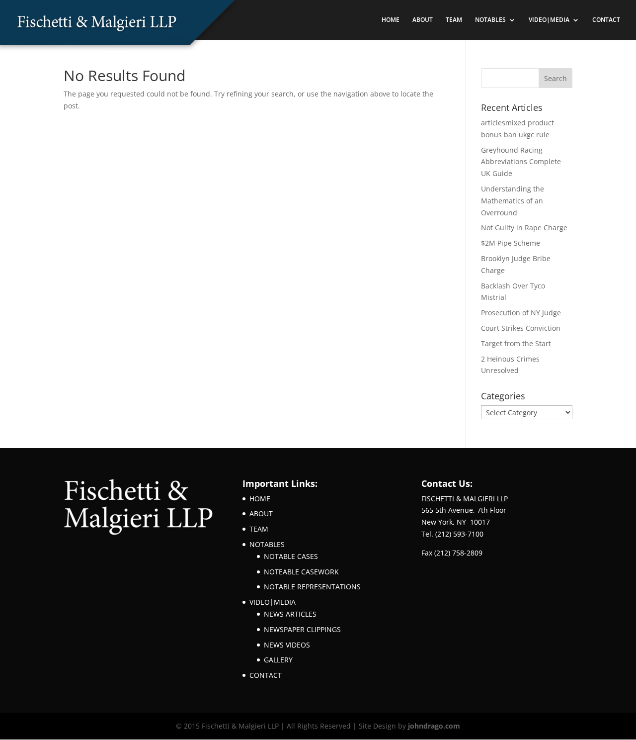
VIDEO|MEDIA (549, 20)
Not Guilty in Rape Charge (524, 227)
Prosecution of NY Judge (521, 312)
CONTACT (606, 20)
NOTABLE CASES (291, 556)
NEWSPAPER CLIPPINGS (302, 629)
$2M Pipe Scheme (510, 243)
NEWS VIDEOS (287, 644)
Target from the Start (516, 343)
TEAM (454, 20)
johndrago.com (434, 726)
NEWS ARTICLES (290, 614)
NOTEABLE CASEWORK (301, 571)
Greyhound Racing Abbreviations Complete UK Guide (521, 162)
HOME (390, 20)
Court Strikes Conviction (520, 328)
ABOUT (422, 20)
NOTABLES (490, 20)
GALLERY (278, 659)
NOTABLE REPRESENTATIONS (312, 586)
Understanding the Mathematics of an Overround (512, 200)
